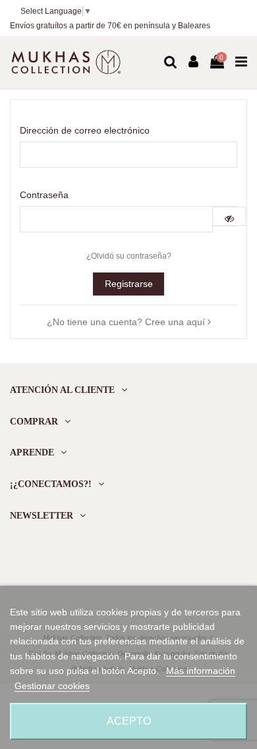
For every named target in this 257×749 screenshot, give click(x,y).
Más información (200, 670)
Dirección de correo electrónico (85, 130)
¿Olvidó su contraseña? (128, 256)
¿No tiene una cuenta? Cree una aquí (127, 322)
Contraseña (44, 195)
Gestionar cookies (52, 686)
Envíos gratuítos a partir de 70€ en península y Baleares (110, 25)
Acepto (129, 721)
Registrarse (129, 283)
